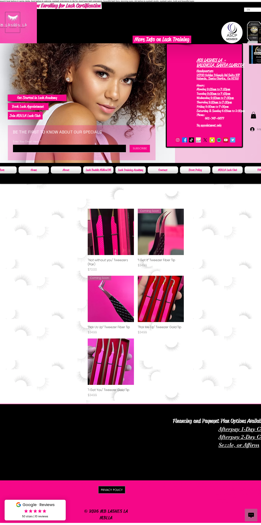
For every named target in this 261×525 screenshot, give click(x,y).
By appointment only (209, 125)
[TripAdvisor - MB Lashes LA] (218, 139)
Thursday (202, 102)
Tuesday (201, 94)
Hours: (201, 85)
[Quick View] (111, 232)
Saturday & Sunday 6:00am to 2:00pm (221, 111)
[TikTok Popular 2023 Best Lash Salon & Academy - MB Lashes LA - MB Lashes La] (191, 139)
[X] (205, 139)
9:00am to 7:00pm (218, 89)
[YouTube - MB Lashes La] (225, 139)
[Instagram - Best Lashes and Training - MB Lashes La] (177, 139)
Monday (201, 89)
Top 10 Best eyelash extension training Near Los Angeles (201, 414)
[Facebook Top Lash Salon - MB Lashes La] (184, 139)
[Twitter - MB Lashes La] (232, 139)
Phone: (201, 115)
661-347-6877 (211, 118)
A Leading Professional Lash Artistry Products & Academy (58, 409)
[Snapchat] (212, 139)
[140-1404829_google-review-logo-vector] (198, 139)
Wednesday (203, 98)
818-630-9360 (215, 115)
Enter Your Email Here (26, 141)
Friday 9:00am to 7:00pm (213, 106)
